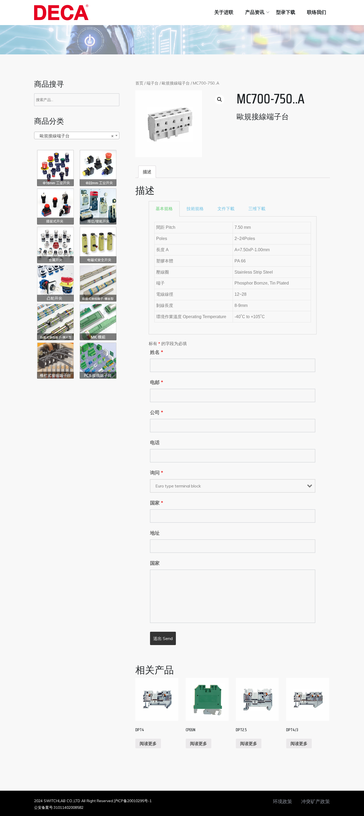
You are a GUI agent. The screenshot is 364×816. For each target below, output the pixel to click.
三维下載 (256, 208)
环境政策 (282, 801)
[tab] (147, 172)
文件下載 (225, 208)
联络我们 (316, 12)
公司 (156, 412)
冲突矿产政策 (315, 801)
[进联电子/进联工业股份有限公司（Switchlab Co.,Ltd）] (61, 12)
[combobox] (76, 135)
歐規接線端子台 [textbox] (75, 135)
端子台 (153, 83)
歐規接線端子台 (176, 83)
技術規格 (195, 208)
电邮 (156, 382)
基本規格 (164, 208)
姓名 (156, 352)
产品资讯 (254, 12)
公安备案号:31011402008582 (58, 807)
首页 (139, 83)
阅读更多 (148, 743)
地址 (155, 533)
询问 (156, 472)
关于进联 (223, 12)
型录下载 (285, 12)
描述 (147, 171)
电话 (155, 442)
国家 (156, 503)
